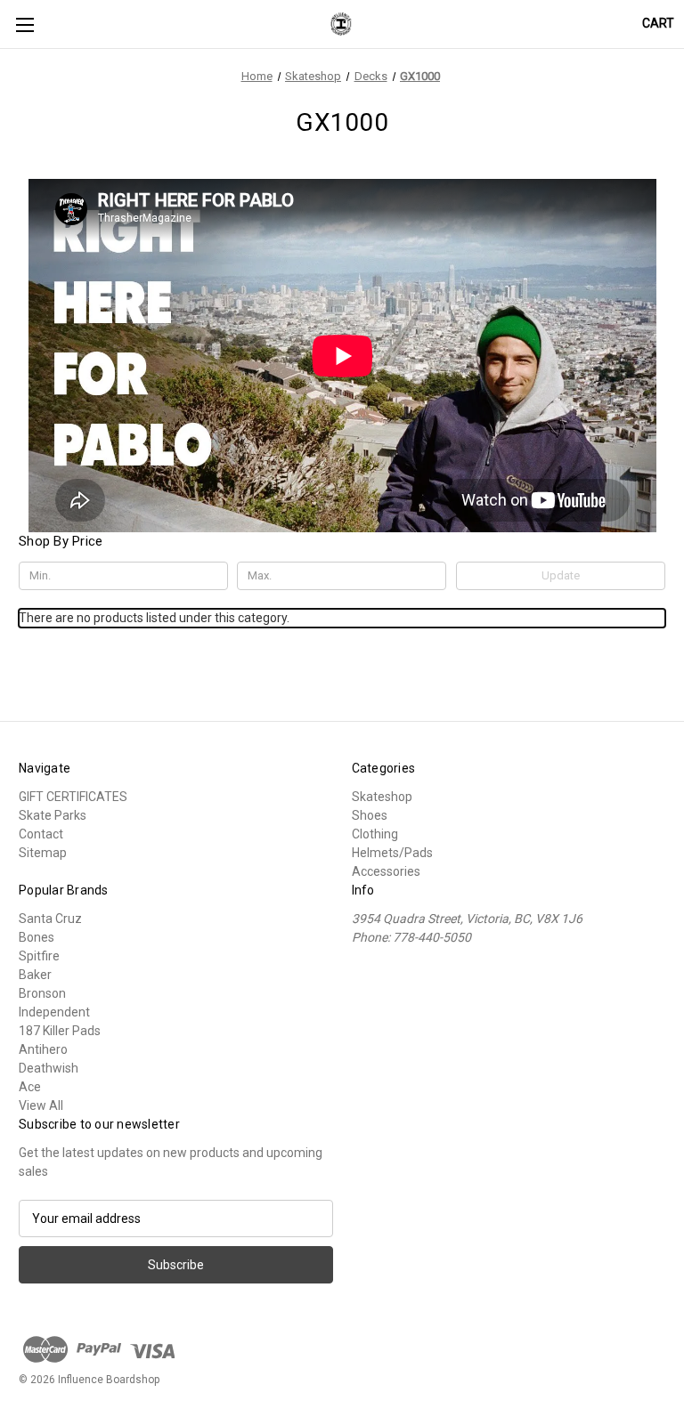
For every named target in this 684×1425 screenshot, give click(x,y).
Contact (41, 834)
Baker (35, 975)
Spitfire (39, 956)
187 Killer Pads (60, 1031)
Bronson (42, 993)
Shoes (369, 815)
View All (41, 1105)
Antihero (43, 1049)
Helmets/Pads (392, 853)
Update (561, 575)
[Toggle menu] (24, 24)
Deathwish (48, 1068)
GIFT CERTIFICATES (73, 796)
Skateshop (382, 796)
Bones (36, 937)
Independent (54, 1012)
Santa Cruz (50, 918)
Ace (30, 1087)
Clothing (375, 834)
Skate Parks (52, 815)
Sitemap (43, 853)
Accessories (386, 871)
